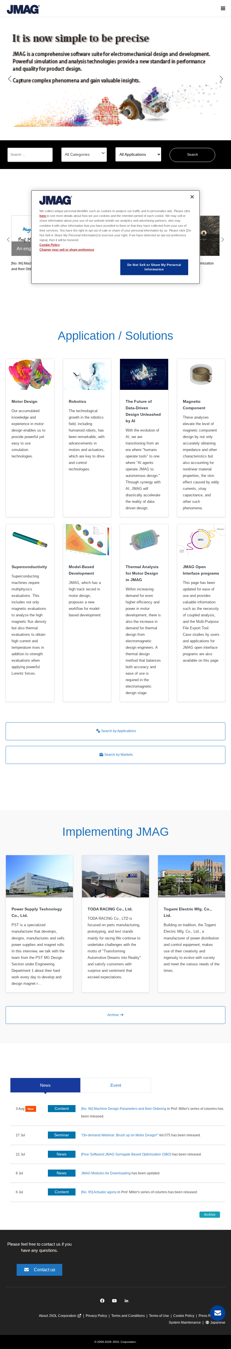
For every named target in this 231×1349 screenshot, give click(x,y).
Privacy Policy (96, 1316)
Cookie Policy (183, 1316)
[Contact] (217, 1313)
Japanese (217, 1322)
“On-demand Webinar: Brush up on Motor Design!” (120, 1135)
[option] (115, 79)
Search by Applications (118, 731)
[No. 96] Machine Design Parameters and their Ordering (123, 1109)
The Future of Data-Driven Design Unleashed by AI (143, 411)
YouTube (115, 1302)
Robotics (77, 401)
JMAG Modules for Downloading (106, 1173)
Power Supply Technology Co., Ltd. (37, 912)
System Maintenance (185, 1322)
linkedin (128, 1302)
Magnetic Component (194, 404)
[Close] (192, 197)
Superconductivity (29, 567)
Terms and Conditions (128, 1316)
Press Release (210, 1316)
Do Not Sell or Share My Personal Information (154, 267)
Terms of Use (159, 1316)
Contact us (44, 1269)
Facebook (103, 1302)
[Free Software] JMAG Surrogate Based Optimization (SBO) (126, 1154)
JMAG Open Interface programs (201, 570)
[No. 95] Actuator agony (99, 1192)
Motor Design (24, 401)
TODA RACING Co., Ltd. (110, 909)
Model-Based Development (81, 570)
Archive (113, 1015)
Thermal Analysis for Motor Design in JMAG (142, 573)
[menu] (222, 8)
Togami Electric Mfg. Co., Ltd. (188, 912)
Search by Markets (118, 755)
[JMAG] (23, 8)
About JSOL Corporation (58, 1316)
